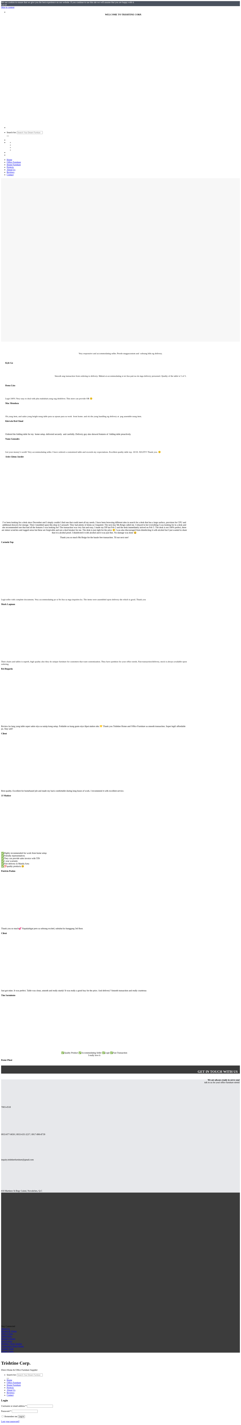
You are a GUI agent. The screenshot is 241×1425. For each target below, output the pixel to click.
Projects (10, 167)
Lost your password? (10, 1421)
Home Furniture (14, 165)
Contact (10, 175)
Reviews (10, 172)
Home (9, 160)
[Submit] (8, 1378)
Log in (21, 1417)
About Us (11, 170)
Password (6, 1411)
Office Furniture (14, 162)
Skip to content (7, 7)
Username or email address (13, 1406)
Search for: (11, 132)
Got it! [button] (4, 5)
